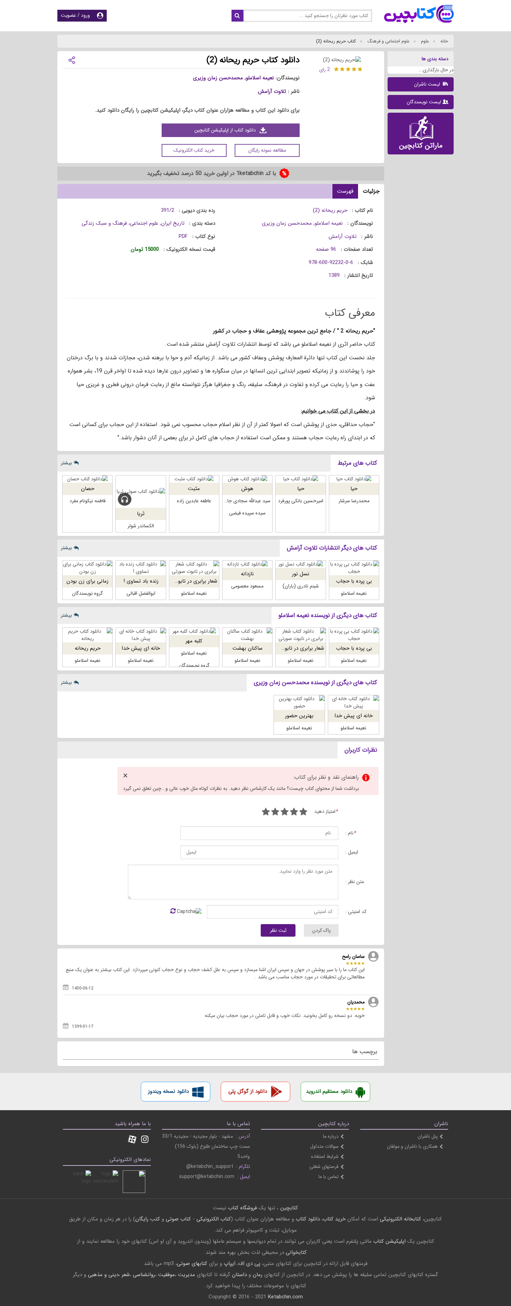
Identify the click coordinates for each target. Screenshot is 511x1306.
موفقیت (166, 1275)
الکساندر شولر (141, 526)
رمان (257, 1275)
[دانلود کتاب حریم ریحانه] (87, 635)
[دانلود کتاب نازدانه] (247, 564)
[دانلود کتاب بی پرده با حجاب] (354, 568)
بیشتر (66, 463)
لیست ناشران (427, 84)
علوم (424, 41)
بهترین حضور (299, 716)
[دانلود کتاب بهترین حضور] (299, 702)
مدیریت (186, 1275)
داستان (239, 1275)
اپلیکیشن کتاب (389, 1241)
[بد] (303, 812)
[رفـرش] (173, 911)
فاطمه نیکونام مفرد (88, 501)
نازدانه (247, 574)
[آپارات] (132, 1140)
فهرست (345, 191)
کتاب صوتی (178, 1219)
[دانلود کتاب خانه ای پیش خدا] (140, 635)
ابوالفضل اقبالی (141, 593)
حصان (87, 488)
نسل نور (300, 574)
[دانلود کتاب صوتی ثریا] (140, 491)
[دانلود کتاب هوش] (247, 479)
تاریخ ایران (173, 223)
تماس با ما (328, 1176)
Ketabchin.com (285, 1297)
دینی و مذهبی (103, 1275)
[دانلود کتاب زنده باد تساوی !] (140, 568)
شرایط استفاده (325, 1156)
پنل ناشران (427, 1136)
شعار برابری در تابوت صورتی (187, 581)
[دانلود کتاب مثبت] (194, 479)
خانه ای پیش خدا (141, 648)
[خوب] (285, 812)
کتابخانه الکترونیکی (399, 1219)
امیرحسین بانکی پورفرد (300, 501)
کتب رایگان (147, 1219)
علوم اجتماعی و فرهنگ (387, 41)
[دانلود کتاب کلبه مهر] (194, 631)
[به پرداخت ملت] (79, 1181)
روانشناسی (144, 1275)
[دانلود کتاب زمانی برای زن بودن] (87, 568)
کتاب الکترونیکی (213, 1219)
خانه (443, 41)
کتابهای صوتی (192, 1263)
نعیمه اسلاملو (260, 78)
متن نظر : (354, 882)
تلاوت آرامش (272, 91)
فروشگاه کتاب (242, 1208)
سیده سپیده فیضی (247, 513)
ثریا (141, 514)
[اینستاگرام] (144, 1140)
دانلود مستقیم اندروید (329, 1091)
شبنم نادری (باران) (301, 586)
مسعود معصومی (247, 586)
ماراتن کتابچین (421, 145)
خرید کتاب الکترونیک (193, 150)
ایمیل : (351, 852)
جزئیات (371, 191)
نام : (350, 833)
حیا (353, 488)
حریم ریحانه (87, 648)
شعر (126, 1275)
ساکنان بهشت (247, 648)
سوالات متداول (324, 1146)
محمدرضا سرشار (354, 501)
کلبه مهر (194, 641)
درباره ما (331, 1136)
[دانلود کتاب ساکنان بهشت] (247, 635)
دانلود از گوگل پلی (247, 1091)
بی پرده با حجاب (354, 581)
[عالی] (266, 812)
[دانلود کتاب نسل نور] (300, 564)
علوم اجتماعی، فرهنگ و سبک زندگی (120, 223)
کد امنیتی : (355, 911)
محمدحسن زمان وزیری (218, 78)
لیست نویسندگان (424, 102)
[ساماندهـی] (107, 1181)
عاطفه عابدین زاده (194, 501)
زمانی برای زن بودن (87, 581)
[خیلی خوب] (275, 812)
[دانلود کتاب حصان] (87, 479)
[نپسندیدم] (294, 812)
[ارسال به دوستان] (71, 59)
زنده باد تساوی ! (141, 581)
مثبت (194, 488)
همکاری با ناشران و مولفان (412, 1146)
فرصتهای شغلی (324, 1166)
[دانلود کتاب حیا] (354, 479)
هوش (247, 488)
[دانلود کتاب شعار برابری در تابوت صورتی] (194, 568)
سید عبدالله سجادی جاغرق (244, 501)
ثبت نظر (278, 930)
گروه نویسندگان (87, 593)
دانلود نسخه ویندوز (168, 1091)
